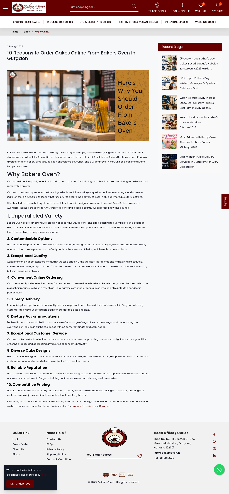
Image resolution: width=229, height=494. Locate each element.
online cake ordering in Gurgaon (90, 406)
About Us (19, 449)
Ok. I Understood (20, 483)
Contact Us (54, 439)
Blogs (27, 31)
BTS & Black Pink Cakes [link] (95, 22)
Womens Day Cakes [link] (60, 22)
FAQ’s (50, 444)
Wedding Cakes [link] (205, 22)
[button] (134, 6)
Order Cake (41, 31)
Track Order (20, 444)
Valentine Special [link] (176, 22)
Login (16, 439)
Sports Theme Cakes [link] (26, 22)
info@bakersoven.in (167, 453)
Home (15, 31)
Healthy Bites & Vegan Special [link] (138, 22)
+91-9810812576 (164, 458)
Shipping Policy (56, 454)
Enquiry (226, 202)
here (43, 474)
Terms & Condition (59, 459)
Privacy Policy (55, 449)
